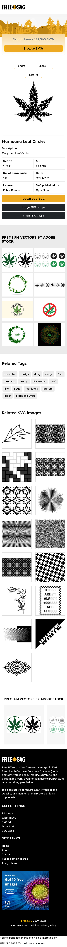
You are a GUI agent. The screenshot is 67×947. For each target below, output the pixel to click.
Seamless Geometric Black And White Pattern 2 (50, 438)
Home (5, 845)
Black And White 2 (50, 644)
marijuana (32, 388)
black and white (25, 395)
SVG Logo (8, 830)
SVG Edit (7, 822)
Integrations (9, 863)
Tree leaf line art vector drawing (17, 442)
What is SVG (9, 817)
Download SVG (33, 199)
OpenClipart (43, 190)
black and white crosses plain (50, 576)
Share (21, 65)
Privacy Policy (48, 925)
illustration (39, 381)
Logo (17, 388)
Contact (7, 854)
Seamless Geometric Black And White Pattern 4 (50, 472)
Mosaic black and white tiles (16, 475)
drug (37, 374)
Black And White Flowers (17, 609)
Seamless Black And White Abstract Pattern (17, 574)
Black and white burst (50, 509)
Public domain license (15, 858)
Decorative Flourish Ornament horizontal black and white (17, 672)
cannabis (10, 374)
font (60, 374)
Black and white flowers (16, 509)
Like (33, 74)
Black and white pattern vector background (50, 540)
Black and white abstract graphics (16, 642)
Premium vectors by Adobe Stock (28, 239)
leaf (53, 381)
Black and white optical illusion (16, 542)
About (5, 850)
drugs (48, 374)
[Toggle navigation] (61, 7)
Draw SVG (8, 826)
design (25, 374)
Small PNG (33, 215)
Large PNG (33, 207)
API (13, 925)
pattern (48, 388)
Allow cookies (34, 943)
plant (8, 395)
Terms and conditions (28, 925)
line (7, 388)
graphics (10, 381)
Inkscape (7, 813)
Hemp (24, 381)
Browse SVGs (33, 48)
